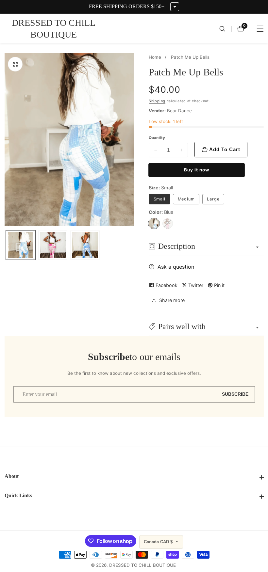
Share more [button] (172, 300)
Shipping (157, 101)
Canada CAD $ (159, 541)
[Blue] (154, 223)
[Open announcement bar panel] (174, 6)
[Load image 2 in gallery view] (53, 245)
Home (155, 57)
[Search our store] (225, 29)
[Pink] (167, 223)
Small (160, 199)
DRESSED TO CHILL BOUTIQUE (142, 565)
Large (213, 199)
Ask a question (176, 266)
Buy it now (196, 169)
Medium (186, 199)
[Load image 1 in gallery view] (20, 245)
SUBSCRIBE (235, 394)
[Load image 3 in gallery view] (85, 245)
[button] (206, 326)
